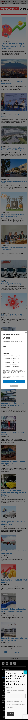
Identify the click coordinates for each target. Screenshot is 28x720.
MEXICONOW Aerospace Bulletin (14, 356)
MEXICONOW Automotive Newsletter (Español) (12, 363)
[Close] (26, 332)
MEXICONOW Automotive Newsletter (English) (12, 359)
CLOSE (25, 672)
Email (9, 692)
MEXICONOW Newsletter (12, 366)
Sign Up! (14, 381)
